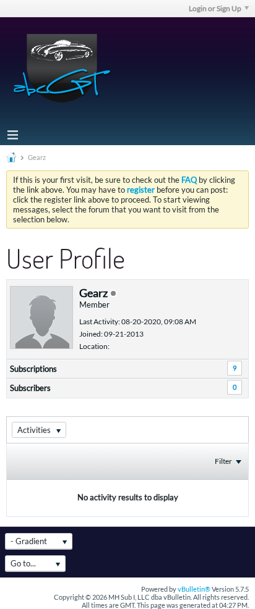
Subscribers (30, 388)
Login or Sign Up (215, 8)
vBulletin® (194, 589)
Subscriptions (33, 369)
